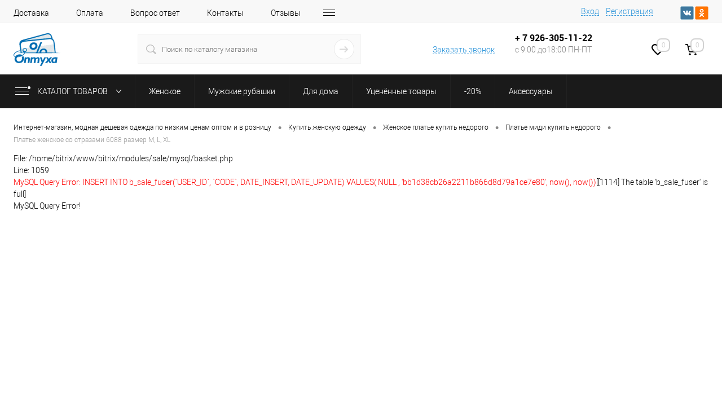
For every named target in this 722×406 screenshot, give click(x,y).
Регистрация (629, 11)
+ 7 (522, 38)
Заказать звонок (464, 49)
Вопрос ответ (155, 12)
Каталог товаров (73, 91)
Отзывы (286, 12)
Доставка (31, 12)
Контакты (225, 12)
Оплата (89, 12)
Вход (590, 11)
